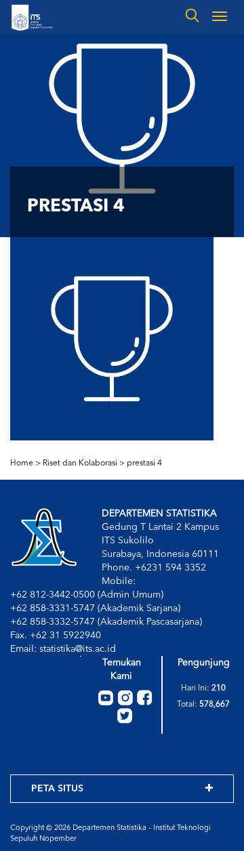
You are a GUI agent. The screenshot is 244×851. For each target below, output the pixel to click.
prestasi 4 (144, 463)
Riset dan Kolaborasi (80, 463)
